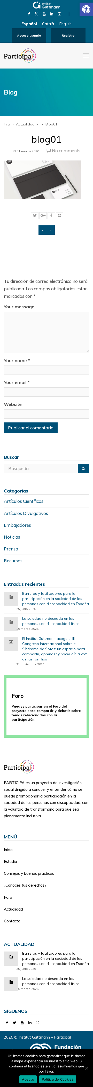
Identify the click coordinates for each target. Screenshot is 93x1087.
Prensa (11, 548)
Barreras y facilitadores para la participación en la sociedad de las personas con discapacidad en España (55, 598)
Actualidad (13, 909)
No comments (66, 150)
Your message (19, 306)
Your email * (16, 382)
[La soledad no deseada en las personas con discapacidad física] (11, 621)
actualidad (25, 124)
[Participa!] (20, 766)
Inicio (8, 849)
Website (13, 404)
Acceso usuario (29, 35)
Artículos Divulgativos (26, 513)
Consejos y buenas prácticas (29, 873)
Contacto (12, 921)
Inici (7, 124)
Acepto (28, 1079)
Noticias (12, 537)
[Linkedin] (52, 14)
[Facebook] (29, 14)
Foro (8, 897)
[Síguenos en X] (36, 14)
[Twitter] (15, 1022)
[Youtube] (44, 14)
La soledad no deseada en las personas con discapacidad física (51, 621)
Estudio (10, 861)
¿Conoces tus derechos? (25, 885)
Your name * (17, 360)
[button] (86, 9)
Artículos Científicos (23, 501)
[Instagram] (59, 14)
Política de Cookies (58, 1079)
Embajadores (17, 525)
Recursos (13, 560)
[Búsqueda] (83, 468)
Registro (68, 35)
